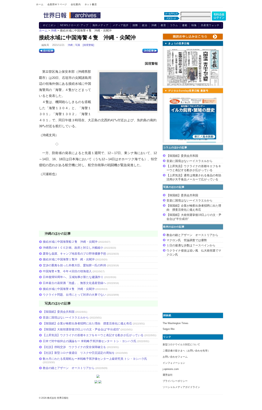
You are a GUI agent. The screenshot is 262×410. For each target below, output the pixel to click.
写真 (77, 45)
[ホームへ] (72, 18)
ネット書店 (91, 4)
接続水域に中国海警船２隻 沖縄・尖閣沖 (70, 241)
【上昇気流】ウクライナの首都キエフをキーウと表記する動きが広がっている (93, 335)
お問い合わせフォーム (175, 356)
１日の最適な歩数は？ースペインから (190, 245)
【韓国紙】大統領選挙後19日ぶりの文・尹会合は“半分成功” (81, 329)
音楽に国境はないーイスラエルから (66, 317)
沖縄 (154, 25)
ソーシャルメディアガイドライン (181, 387)
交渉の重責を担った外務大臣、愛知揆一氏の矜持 (74, 265)
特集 (194, 25)
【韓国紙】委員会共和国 (58, 311)
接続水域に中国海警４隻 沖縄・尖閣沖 (69, 288)
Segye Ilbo (169, 329)
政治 (144, 25)
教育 (163, 25)
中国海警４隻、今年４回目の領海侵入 (67, 271)
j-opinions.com (171, 369)
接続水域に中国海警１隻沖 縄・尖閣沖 (69, 259)
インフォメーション (174, 362)
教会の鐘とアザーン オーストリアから (69, 368)
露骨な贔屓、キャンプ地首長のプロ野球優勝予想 (74, 253)
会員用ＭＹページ (57, 4)
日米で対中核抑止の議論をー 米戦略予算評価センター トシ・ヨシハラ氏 (89, 341)
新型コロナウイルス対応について (181, 344)
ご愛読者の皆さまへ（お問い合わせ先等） (186, 350)
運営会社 (168, 374)
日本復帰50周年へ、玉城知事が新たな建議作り (73, 277)
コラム (174, 25)
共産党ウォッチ (210, 25)
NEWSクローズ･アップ (74, 25)
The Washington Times (175, 323)
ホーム (40, 4)
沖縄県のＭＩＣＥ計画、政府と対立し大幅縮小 (73, 247)
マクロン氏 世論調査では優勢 (186, 240)
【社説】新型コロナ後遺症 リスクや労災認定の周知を (79, 352)
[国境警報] (88, 45)
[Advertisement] (98, 206)
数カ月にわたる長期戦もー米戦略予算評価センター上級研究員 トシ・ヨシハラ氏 (95, 358)
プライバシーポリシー (175, 380)
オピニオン (49, 25)
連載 (184, 25)
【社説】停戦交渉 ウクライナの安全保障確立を (74, 347)
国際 (135, 25)
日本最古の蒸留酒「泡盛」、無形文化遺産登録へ (74, 283)
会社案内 (76, 4)
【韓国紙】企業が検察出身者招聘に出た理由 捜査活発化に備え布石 (87, 323)
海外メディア (100, 25)
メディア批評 (121, 25)
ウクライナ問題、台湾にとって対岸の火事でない (74, 294)
